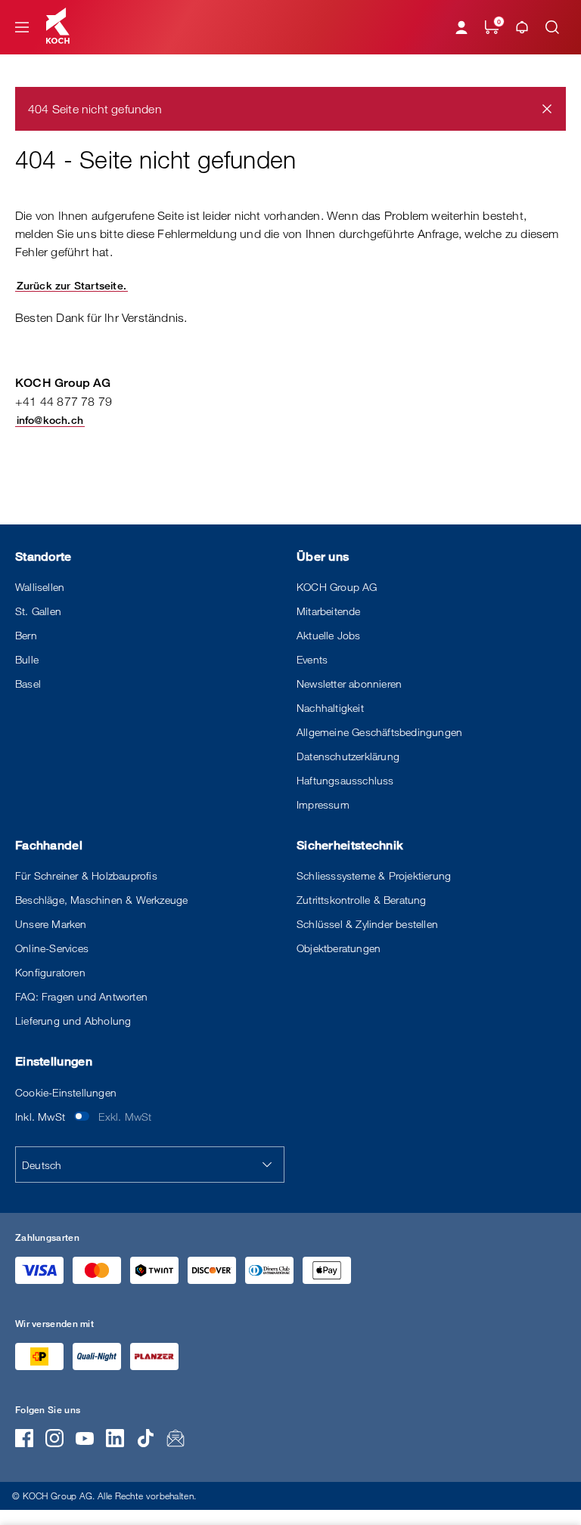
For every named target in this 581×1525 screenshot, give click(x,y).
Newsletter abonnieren (349, 683)
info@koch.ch (50, 419)
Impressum (323, 804)
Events (312, 659)
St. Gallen (38, 611)
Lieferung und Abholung (73, 1020)
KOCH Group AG (337, 586)
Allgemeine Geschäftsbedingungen (379, 731)
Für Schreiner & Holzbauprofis (86, 875)
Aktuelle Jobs (329, 635)
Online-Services (52, 948)
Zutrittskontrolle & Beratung (362, 899)
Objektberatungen (339, 948)
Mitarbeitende (329, 611)
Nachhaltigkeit (330, 707)
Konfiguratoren (50, 972)
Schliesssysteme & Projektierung (374, 875)
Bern (26, 635)
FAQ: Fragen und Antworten (81, 996)
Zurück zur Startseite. (71, 285)
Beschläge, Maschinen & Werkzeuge (101, 899)
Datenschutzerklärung (348, 756)
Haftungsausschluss (345, 780)
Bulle (27, 659)
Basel (28, 683)
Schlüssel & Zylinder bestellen (367, 923)
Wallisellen (39, 586)
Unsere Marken (51, 923)
